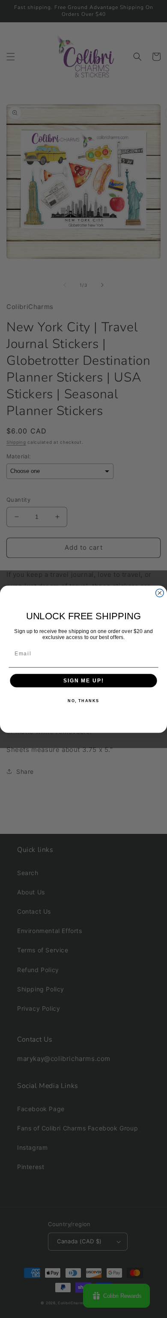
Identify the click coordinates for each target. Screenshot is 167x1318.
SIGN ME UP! (83, 680)
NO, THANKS (83, 700)
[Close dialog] (159, 593)
